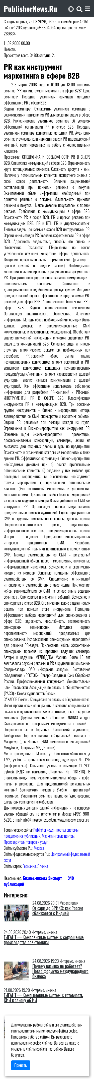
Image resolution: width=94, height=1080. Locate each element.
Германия (29, 866)
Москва (39, 848)
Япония (42, 866)
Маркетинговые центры (58, 836)
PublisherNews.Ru (30, 8)
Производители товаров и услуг (26, 842)
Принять (20, 1065)
